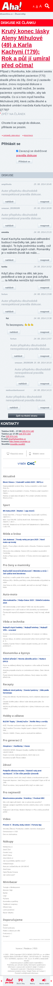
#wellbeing (18, 746)
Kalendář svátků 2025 (25, 482)
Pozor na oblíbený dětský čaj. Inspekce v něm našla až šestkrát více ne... (26, 666)
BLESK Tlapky (9, 722)
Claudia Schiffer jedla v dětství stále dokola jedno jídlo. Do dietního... (23, 703)
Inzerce (19, 948)
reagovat (44, 201)
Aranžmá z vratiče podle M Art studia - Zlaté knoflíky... (22, 577)
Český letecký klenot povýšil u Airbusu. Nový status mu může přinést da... (25, 676)
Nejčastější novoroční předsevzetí (17, 571)
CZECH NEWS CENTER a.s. (32, 954)
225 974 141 (12, 436)
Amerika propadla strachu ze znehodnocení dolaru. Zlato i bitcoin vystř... (26, 671)
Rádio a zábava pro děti (11, 931)
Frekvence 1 (7, 933)
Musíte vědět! (44, 983)
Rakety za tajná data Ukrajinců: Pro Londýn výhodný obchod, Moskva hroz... (25, 497)
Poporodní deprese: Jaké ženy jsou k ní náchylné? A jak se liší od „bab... (26, 781)
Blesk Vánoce (9, 482)
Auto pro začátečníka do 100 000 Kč (16, 866)
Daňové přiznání (10, 659)
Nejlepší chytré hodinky (13, 627)
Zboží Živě (7, 849)
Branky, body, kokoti (21, 825)
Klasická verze (16, 454)
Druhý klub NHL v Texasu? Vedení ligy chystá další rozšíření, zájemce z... (25, 516)
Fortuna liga (37, 825)
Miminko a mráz (40, 571)
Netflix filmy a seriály (39, 722)
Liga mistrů (29, 511)
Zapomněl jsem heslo (11, 135)
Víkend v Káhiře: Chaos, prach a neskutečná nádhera (22, 733)
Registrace (28, 135)
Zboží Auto (7, 869)
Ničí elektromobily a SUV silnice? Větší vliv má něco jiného (23, 607)
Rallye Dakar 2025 (26, 600)
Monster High (8, 890)
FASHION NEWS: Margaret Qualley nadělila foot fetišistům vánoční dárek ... (23, 751)
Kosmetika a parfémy (10, 901)
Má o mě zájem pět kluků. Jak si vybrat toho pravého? (22, 802)
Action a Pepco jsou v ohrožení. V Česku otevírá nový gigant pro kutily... (26, 557)
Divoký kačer (23, 722)
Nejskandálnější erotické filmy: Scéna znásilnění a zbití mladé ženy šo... (25, 487)
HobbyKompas (8, 864)
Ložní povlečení (8, 910)
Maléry (32, 983)
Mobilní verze (38, 454)
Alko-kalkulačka (10, 600)
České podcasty (9, 928)
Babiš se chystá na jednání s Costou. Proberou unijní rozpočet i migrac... (25, 492)
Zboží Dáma (7, 855)
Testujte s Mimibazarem (11, 887)
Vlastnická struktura (34, 969)
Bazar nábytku (8, 913)
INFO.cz (40, 482)
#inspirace (7, 746)
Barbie (5, 893)
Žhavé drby (21, 983)
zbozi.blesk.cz (8, 858)
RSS (35, 948)
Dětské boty (7, 907)
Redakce (28, 948)
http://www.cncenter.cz (19, 441)
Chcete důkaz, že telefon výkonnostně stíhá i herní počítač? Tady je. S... (26, 640)
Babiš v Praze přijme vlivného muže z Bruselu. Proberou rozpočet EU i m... (26, 547)
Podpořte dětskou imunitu (14, 771)
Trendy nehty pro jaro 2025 (27, 540)
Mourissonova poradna (13, 798)
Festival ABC (39, 798)
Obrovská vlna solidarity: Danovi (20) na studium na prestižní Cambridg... (25, 552)
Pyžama (6, 898)
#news (27, 746)
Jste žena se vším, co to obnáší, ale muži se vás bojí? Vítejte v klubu (25, 586)
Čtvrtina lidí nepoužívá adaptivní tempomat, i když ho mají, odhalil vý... (26, 613)
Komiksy (28, 798)
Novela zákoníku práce (28, 659)
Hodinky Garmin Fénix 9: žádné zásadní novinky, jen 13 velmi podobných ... (25, 645)
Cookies (41, 967)
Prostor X (7, 825)
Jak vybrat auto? (9, 875)
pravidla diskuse (26, 155)
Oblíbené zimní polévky (13, 690)
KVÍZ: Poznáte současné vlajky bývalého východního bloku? (24, 725)
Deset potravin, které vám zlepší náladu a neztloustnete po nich (25, 777)
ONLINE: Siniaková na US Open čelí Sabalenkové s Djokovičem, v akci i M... (26, 525)
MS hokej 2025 (9, 511)
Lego (4, 896)
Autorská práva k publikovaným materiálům (26, 963)
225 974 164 (25, 434)
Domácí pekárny (31, 690)
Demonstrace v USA (10, 831)
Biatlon (20, 511)
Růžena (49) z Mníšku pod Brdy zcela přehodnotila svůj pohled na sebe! (26, 581)
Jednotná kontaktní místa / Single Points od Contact (26, 971)
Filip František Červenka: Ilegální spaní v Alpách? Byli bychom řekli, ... (25, 729)
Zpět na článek (13, 114)
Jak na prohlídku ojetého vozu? (14, 861)
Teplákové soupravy (10, 904)
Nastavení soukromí (18, 969)
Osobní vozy (7, 852)
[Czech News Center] (31, 463)
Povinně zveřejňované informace (26, 973)
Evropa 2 (6, 936)
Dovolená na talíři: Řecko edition (14, 758)
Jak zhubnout (9, 540)
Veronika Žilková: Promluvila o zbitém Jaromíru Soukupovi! (24, 829)
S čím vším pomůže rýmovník (26, 774)
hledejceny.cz (8, 847)
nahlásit (9, 201)
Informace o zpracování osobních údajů (22, 967)
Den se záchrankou (10, 834)
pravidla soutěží (17, 444)
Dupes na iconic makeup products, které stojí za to (21, 755)
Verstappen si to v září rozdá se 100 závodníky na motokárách (25, 609)
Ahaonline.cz (6, 14)
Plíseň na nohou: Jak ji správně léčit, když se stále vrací (23, 785)
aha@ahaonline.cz (17, 439)
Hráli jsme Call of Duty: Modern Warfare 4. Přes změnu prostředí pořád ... (26, 811)
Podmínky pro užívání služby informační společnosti (26, 965)
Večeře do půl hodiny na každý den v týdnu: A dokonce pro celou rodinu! (26, 707)
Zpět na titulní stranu (26, 415)
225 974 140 (28, 431)
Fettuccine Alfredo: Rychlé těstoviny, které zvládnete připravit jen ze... (26, 698)
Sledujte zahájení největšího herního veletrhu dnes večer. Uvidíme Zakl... (26, 806)
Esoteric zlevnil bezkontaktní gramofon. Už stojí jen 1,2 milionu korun (25, 635)
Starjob (5, 925)
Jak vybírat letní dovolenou (14, 574)
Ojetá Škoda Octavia (10, 872)
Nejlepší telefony (32, 627)
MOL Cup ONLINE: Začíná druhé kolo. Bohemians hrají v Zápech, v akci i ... (23, 521)
